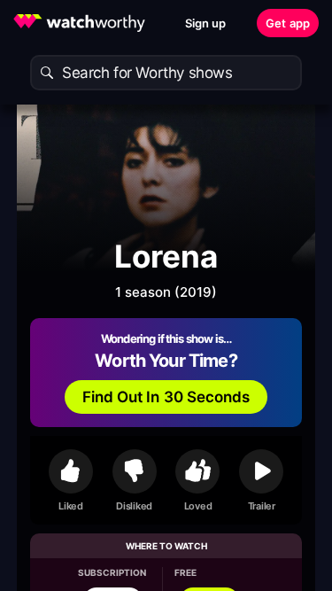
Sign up (206, 23)
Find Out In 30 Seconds (166, 397)
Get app (288, 23)
